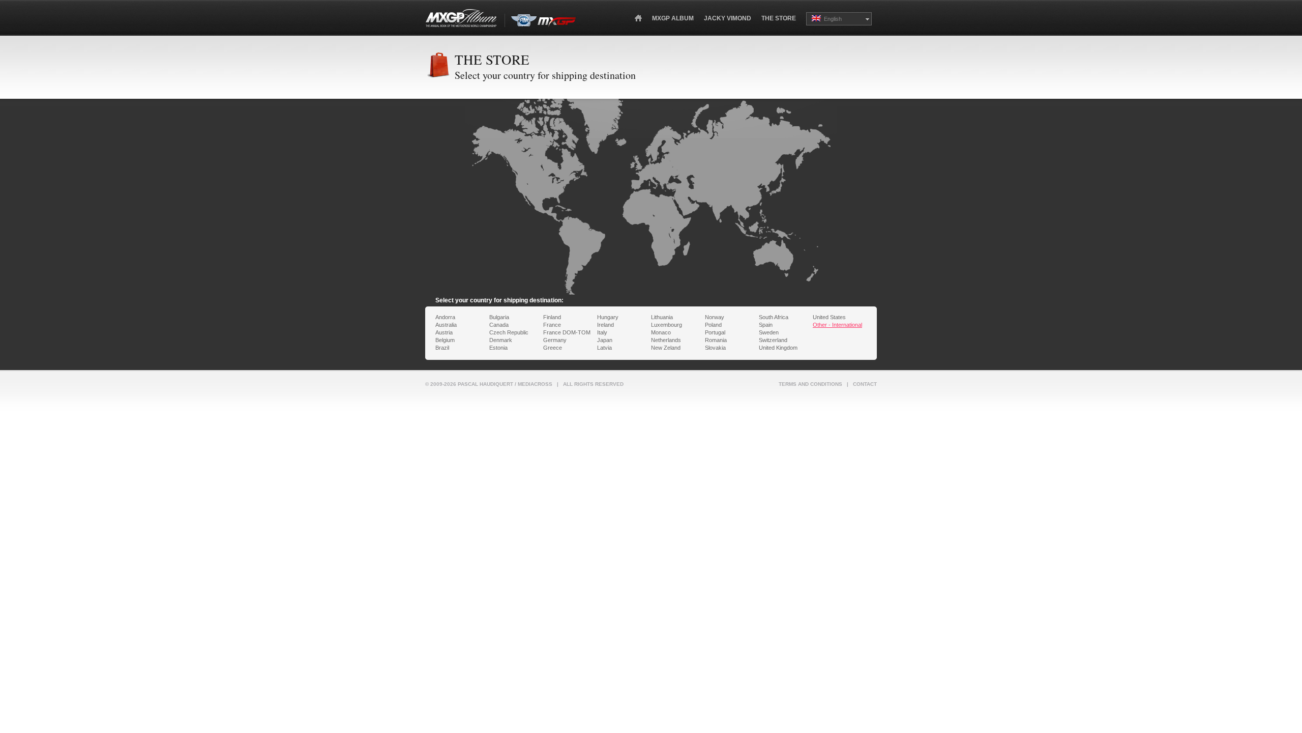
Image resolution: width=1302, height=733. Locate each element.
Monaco (661, 332)
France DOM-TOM (566, 332)
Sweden (769, 332)
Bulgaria (499, 317)
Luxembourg (666, 325)
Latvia (604, 348)
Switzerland (773, 340)
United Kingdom (778, 348)
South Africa (773, 317)
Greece (552, 348)
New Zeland (665, 348)
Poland (713, 325)
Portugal (715, 332)
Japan (604, 340)
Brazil (442, 348)
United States (829, 317)
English (831, 19)
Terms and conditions (810, 384)
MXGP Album (673, 18)
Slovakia (715, 348)
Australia (446, 325)
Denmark (500, 340)
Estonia (498, 348)
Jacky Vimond (727, 18)
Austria (444, 332)
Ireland (605, 325)
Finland (552, 317)
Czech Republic (508, 332)
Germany (555, 340)
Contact (865, 384)
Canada (499, 325)
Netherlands (666, 340)
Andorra (445, 317)
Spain (766, 325)
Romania (716, 340)
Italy (602, 332)
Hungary (607, 317)
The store (778, 18)
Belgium (445, 340)
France (552, 325)
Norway (714, 317)
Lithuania (662, 317)
